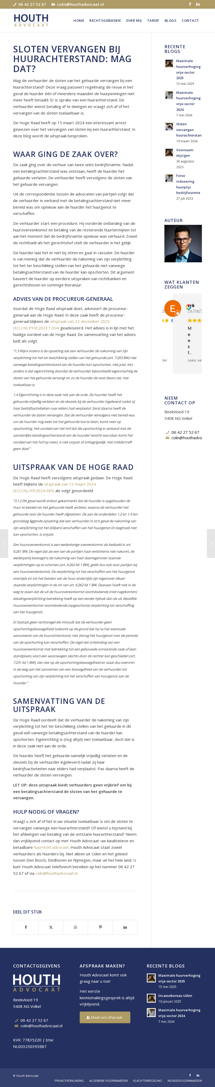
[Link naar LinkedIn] (198, 4)
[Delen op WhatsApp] (75, 927)
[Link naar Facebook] (190, 4)
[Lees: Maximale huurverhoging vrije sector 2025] (169, 63)
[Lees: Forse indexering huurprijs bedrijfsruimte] (169, 178)
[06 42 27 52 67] (168, 432)
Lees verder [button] (198, 360)
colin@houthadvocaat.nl (80, 4)
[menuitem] (79, 20)
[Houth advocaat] (31, 20)
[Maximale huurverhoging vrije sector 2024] (211, 543)
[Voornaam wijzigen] (4, 543)
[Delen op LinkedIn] (125, 927)
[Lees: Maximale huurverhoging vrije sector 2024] (169, 95)
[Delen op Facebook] (25, 927)
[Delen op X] (51, 927)
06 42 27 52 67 (32, 4)
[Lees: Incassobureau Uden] (151, 998)
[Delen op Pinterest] (100, 927)
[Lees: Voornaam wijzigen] (169, 152)
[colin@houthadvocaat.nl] (168, 438)
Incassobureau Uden (175, 995)
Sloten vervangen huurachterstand (190, 130)
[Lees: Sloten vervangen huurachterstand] (169, 126)
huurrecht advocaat (51, 847)
